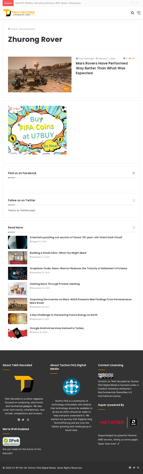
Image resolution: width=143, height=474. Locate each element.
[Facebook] (20, 420)
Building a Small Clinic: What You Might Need (58, 253)
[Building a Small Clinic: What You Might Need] (17, 257)
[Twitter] (24, 420)
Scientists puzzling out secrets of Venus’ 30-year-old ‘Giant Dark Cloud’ (76, 237)
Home (13, 29)
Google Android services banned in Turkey (57, 328)
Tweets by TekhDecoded (21, 210)
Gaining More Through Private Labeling (55, 284)
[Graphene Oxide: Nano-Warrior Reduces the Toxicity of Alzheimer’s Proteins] (17, 273)
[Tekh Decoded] (19, 13)
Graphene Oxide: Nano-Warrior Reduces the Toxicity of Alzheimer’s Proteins (78, 268)
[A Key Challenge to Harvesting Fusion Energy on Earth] (17, 318)
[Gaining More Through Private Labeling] (17, 288)
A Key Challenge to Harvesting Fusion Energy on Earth (63, 315)
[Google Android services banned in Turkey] (17, 333)
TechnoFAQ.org (62, 422)
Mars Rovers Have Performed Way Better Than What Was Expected (102, 68)
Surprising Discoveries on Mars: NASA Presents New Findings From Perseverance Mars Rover (81, 301)
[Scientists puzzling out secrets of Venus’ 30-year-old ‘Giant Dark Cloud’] (17, 242)
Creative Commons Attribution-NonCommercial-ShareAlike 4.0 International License (115, 392)
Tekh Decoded (119, 381)
